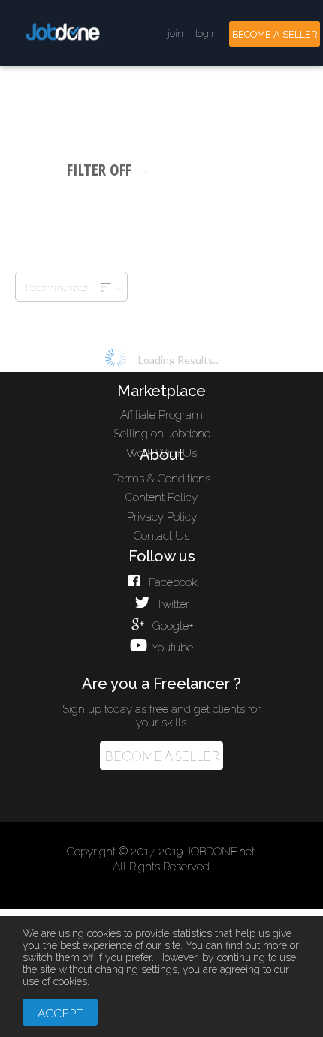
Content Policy (161, 497)
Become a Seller (161, 756)
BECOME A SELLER (275, 34)
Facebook (171, 582)
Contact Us (161, 536)
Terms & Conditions (161, 478)
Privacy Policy (162, 517)
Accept (60, 1012)
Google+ (171, 626)
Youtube (171, 647)
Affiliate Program (161, 415)
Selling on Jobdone (161, 433)
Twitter (171, 604)
